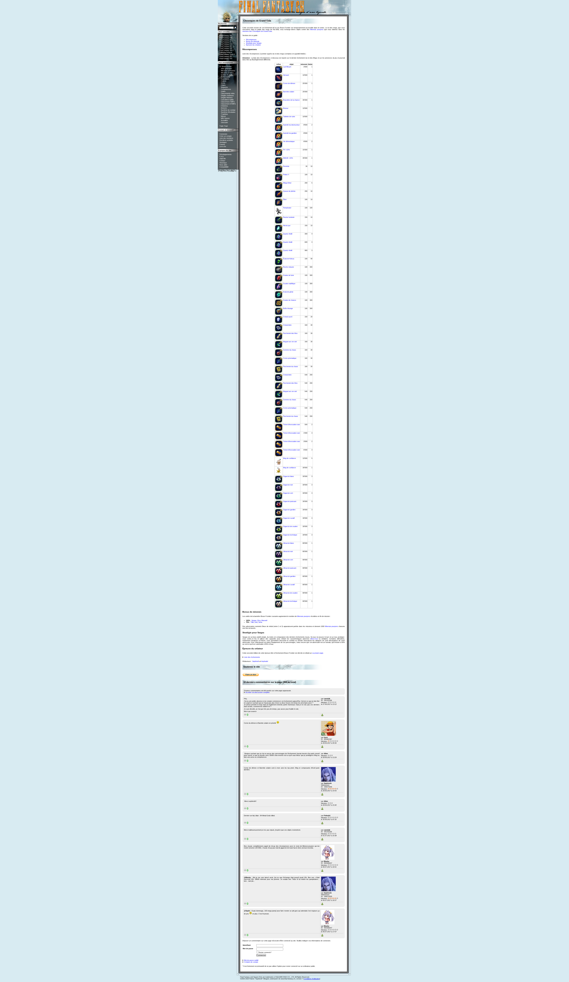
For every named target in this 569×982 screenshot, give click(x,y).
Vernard (286, 75)
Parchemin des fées (290, 333)
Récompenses (251, 39)
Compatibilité (223, 167)
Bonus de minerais (252, 41)
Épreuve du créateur (253, 45)
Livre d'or (222, 146)
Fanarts (222, 144)
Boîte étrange (288, 308)
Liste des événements (252, 657)
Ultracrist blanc (288, 543)
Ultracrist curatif (289, 584)
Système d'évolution (228, 112)
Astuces (224, 108)
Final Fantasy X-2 (225, 44)
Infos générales (226, 68)
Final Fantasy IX (225, 40)
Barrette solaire (288, 92)
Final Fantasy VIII (225, 38)
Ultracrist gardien (289, 576)
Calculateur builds (227, 100)
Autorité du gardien (290, 133)
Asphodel (264, 661)
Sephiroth (255, 661)
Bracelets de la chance (291, 100)
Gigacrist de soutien (290, 526)
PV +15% (286, 150)
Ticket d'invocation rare (291, 424)
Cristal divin (287, 325)
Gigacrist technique (290, 535)
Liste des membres (226, 138)
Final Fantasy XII (225, 46)
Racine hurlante (288, 217)
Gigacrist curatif (289, 518)
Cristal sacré (287, 317)
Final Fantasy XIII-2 (226, 50)
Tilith (252, 622)
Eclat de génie (288, 292)
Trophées (224, 114)
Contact (222, 161)
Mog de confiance (289, 458)
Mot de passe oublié (251, 960)
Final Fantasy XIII (225, 48)
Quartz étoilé (287, 234)
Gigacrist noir (288, 485)
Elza (258, 620)
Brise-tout (314, 639)
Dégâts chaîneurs (227, 95)
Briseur (285, 108)
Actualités (224, 120)
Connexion (223, 134)
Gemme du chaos (289, 350)
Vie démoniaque (289, 141)
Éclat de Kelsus (288, 259)
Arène (223, 83)
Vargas (253, 620)
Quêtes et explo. (227, 75)
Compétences (226, 89)
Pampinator (287, 208)
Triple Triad (223, 126)
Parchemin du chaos (290, 366)
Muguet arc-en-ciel (290, 341)
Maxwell (264, 620)
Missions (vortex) (227, 73)
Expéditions (225, 79)
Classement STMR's (228, 104)
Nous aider (223, 165)
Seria (260, 622)
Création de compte (251, 962)
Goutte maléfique (289, 283)
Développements (225, 154)
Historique (223, 163)
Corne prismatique (289, 358)
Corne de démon (289, 83)
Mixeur (223, 116)
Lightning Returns (225, 52)
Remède (286, 166)
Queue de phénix (289, 191)
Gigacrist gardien (289, 510)
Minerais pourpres (316, 29)
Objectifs (222, 158)
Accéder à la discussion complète (257, 692)
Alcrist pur (286, 225)
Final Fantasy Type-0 (227, 54)
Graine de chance (289, 300)
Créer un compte (225, 136)
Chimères (224, 106)
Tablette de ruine (289, 116)
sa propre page (317, 653)
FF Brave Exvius (225, 66)
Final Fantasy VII (225, 36)
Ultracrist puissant (289, 568)
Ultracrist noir (288, 551)
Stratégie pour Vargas (254, 43)
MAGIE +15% (288, 158)
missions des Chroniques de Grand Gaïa (257, 31)
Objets (223, 85)
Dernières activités (226, 140)
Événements (225, 77)
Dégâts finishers (227, 97)
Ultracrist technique (290, 601)
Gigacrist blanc (288, 476)
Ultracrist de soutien (290, 593)
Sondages (223, 142)
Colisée (223, 81)
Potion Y (286, 174)
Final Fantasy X (225, 42)
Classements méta (227, 93)
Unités (223, 91)
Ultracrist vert (288, 560)
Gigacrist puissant (289, 501)
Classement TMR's (228, 102)
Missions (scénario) (228, 71)
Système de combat (228, 110)
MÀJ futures (225, 118)
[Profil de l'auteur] (322, 715)
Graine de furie (288, 275)
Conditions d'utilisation (312, 979)
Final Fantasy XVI (225, 58)
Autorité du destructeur (291, 125)
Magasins (224, 87)
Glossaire (224, 122)
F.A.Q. (221, 156)
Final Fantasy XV (225, 56)
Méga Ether (287, 183)
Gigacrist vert (288, 493)
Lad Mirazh (287, 67)
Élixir (285, 199)
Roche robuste (288, 267)
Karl (256, 622)
